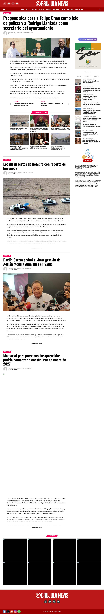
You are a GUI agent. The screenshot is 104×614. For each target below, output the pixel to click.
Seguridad (41, 9)
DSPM (39, 98)
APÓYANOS (88, 160)
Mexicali (44, 98)
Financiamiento (79, 9)
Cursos (63, 9)
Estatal (28, 9)
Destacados (32, 98)
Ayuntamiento (24, 98)
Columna (48, 9)
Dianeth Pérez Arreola (16, 174)
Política (34, 9)
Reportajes (56, 9)
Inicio (22, 9)
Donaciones (70, 9)
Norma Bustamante (53, 98)
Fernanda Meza (14, 34)
